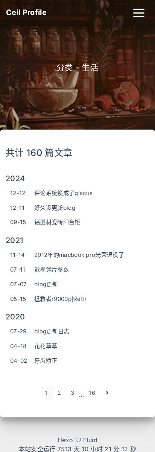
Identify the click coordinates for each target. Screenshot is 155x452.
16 (92, 392)
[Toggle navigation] (139, 12)
